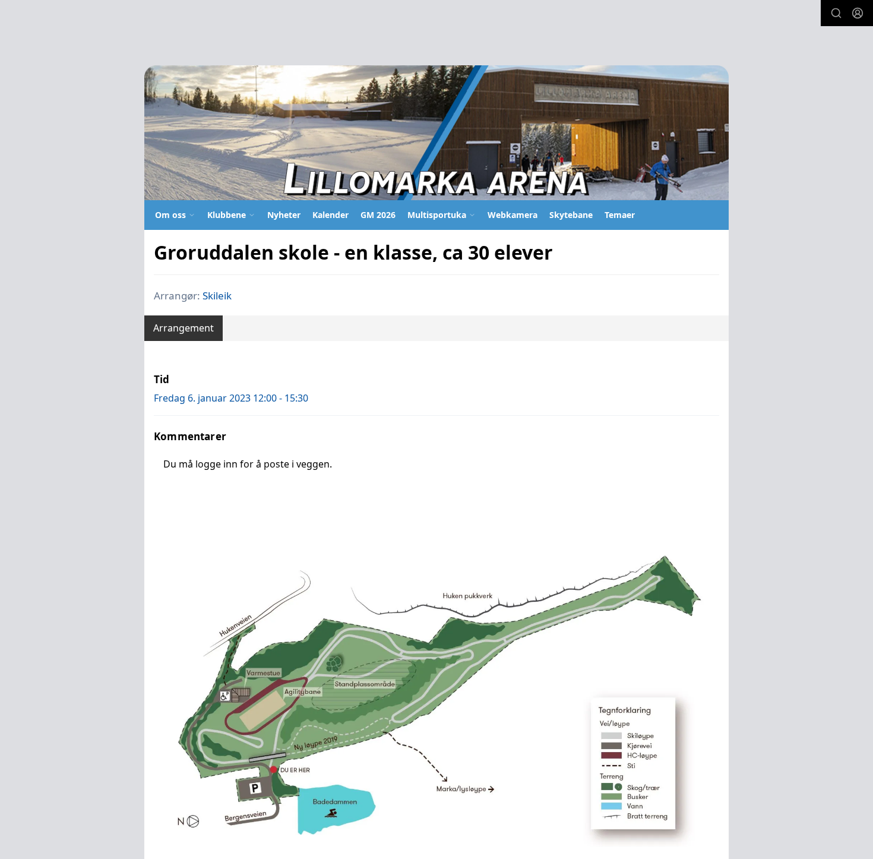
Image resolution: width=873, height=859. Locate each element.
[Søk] (836, 13)
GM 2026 (378, 214)
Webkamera (512, 214)
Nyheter (284, 214)
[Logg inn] (857, 13)
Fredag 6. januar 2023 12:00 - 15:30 (231, 398)
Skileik (217, 295)
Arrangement (183, 327)
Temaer (620, 214)
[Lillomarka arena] (436, 132)
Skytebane (571, 214)
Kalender (330, 214)
